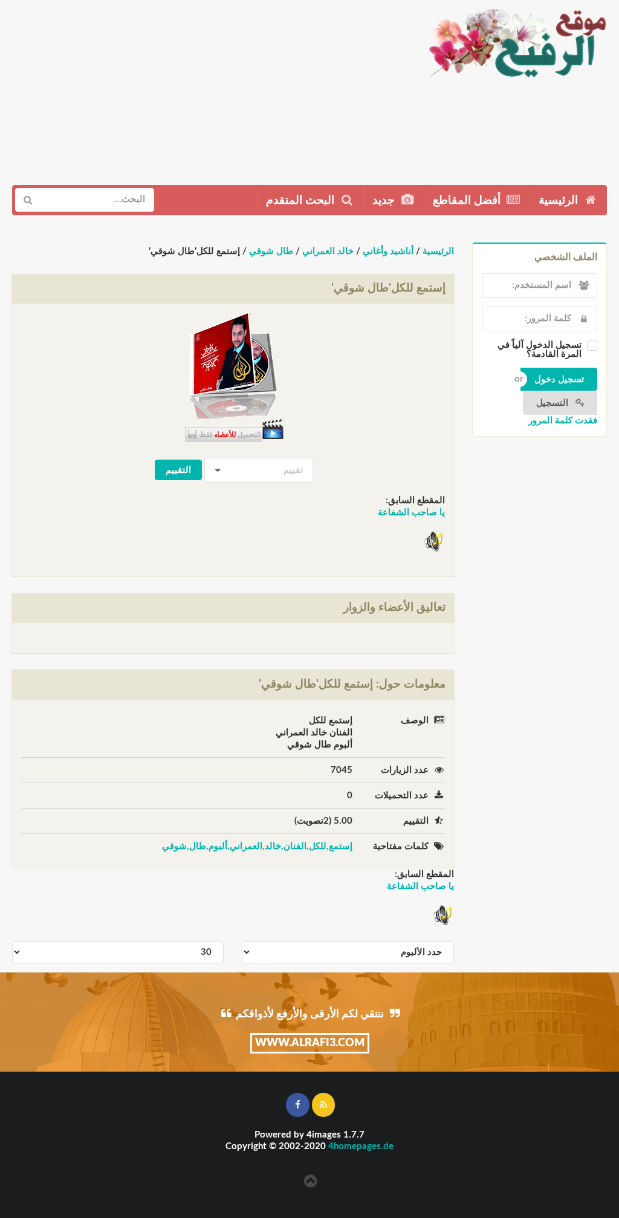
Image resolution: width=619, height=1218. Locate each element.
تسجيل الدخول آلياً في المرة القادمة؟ (539, 349)
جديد (385, 200)
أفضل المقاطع (468, 200)
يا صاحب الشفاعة (411, 512)
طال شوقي (271, 251)
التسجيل (553, 403)
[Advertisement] (208, 87)
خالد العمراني (328, 251)
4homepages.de (361, 1146)
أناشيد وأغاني (388, 251)
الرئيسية (560, 200)
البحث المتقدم (301, 200)
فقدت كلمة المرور (562, 420)
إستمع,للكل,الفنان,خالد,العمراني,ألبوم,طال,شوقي (257, 846)
